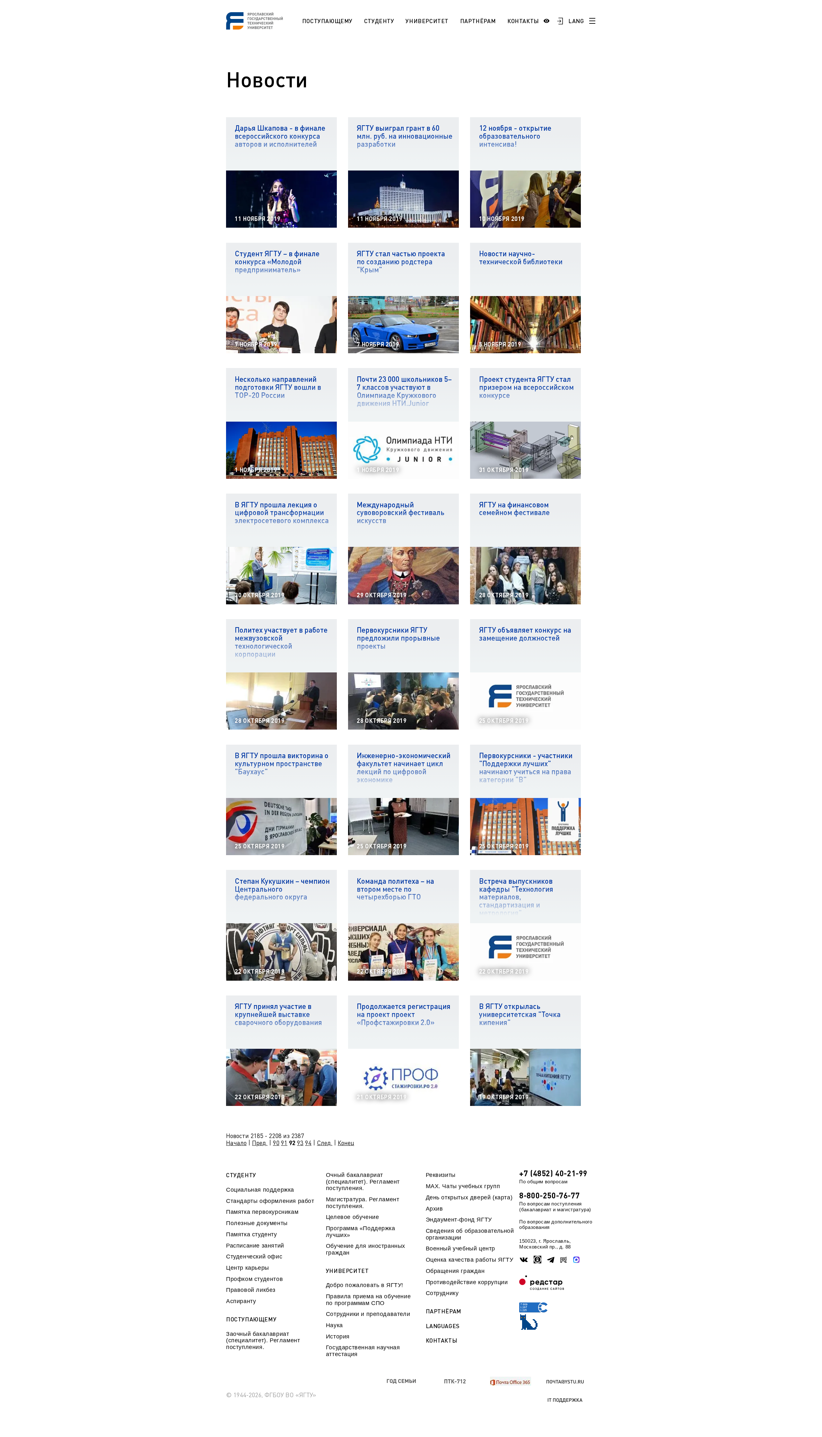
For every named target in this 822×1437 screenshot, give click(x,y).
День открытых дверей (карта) (469, 1197)
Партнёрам (478, 20)
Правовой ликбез (250, 1290)
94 (308, 1142)
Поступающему (327, 20)
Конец (346, 1142)
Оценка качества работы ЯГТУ (469, 1260)
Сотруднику (442, 1293)
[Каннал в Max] (577, 1260)
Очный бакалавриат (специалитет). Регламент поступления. (363, 1181)
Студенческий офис (254, 1256)
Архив (434, 1208)
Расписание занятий (255, 1245)
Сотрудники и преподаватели (368, 1314)
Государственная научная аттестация (363, 1350)
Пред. (259, 1142)
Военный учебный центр (460, 1248)
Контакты (523, 20)
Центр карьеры (247, 1268)
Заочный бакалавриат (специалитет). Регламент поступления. (263, 1340)
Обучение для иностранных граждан (365, 1249)
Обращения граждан (455, 1271)
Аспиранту (241, 1301)
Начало (236, 1142)
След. (324, 1142)
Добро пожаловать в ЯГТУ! (364, 1285)
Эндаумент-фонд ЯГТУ (459, 1219)
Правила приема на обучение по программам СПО (368, 1299)
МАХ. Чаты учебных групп (463, 1186)
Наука (334, 1325)
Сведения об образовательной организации (470, 1234)
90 (276, 1142)
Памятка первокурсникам (262, 1212)
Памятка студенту (251, 1234)
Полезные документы (257, 1223)
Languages (443, 1326)
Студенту (379, 20)
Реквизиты (441, 1175)
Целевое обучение (352, 1217)
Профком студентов (254, 1279)
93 (300, 1142)
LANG (576, 20)
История (338, 1336)
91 (284, 1142)
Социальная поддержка (260, 1190)
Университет (427, 20)
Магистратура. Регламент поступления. (362, 1202)
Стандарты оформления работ (270, 1201)
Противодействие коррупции (467, 1282)
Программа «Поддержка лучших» (360, 1231)
